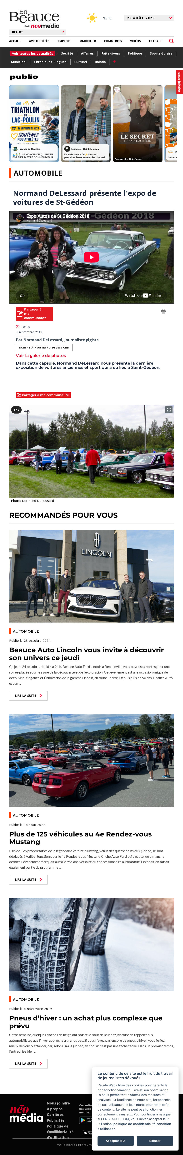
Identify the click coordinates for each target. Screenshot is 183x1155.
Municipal (18, 62)
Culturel (80, 62)
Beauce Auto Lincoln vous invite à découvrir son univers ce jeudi (86, 654)
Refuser (154, 1140)
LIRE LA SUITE (25, 695)
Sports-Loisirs (161, 53)
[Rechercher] (171, 41)
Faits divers (111, 53)
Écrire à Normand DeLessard (44, 347)
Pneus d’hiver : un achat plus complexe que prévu (85, 1022)
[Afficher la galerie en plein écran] (169, 410)
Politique (135, 53)
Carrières (55, 1114)
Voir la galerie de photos (41, 355)
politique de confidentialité (134, 1124)
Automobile (38, 173)
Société (67, 53)
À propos (54, 1108)
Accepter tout (115, 1140)
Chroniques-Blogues (50, 62)
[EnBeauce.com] (26, 1119)
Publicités (55, 1120)
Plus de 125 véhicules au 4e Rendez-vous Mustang (80, 838)
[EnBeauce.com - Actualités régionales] (34, 19)
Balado (100, 62)
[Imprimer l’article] (163, 312)
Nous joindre (58, 1103)
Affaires (87, 53)
